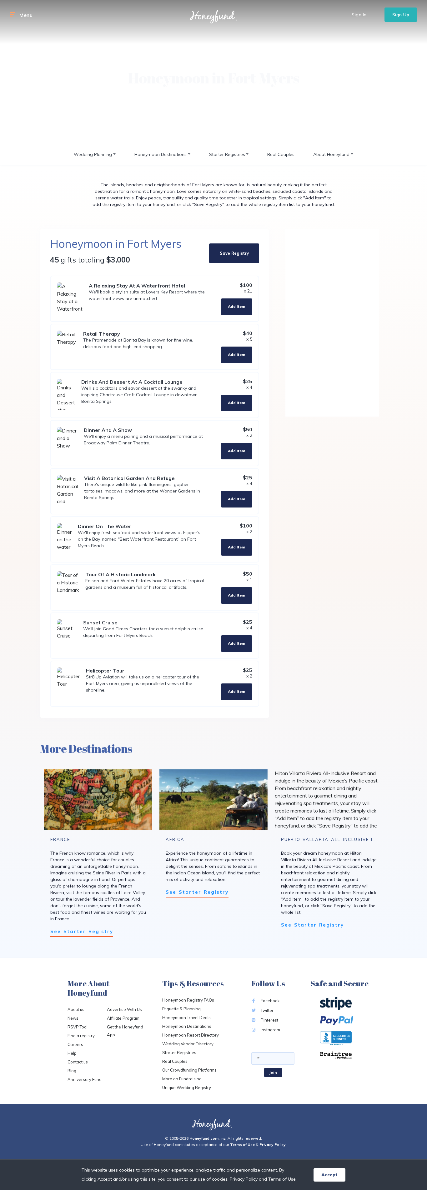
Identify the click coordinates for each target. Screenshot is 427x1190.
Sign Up (400, 15)
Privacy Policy (272, 1144)
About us (76, 1009)
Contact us (78, 1061)
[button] (12, 15)
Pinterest (269, 1020)
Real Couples (280, 154)
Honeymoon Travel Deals (186, 1017)
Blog (72, 1070)
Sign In (359, 15)
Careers (75, 1044)
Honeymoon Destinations (186, 1026)
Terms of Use (242, 1144)
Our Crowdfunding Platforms (189, 1070)
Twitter (267, 1010)
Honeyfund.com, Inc (207, 1138)
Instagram (270, 1029)
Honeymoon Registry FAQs (188, 1000)
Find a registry (81, 1035)
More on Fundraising (182, 1078)
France (60, 839)
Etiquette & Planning (181, 1008)
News (73, 1018)
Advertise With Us (124, 1009)
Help (72, 1053)
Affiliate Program (123, 1018)
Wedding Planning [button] (93, 154)
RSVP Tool (78, 1026)
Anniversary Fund (85, 1079)
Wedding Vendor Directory (188, 1043)
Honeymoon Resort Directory (190, 1035)
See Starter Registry (81, 931)
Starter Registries (179, 1052)
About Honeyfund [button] (331, 154)
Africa (175, 839)
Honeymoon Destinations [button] (160, 154)
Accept (329, 1175)
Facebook (270, 1000)
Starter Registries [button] (227, 154)
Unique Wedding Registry (186, 1087)
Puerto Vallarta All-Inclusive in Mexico (339, 839)
